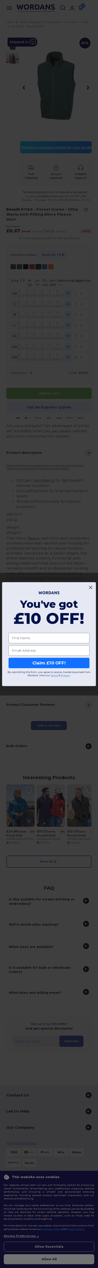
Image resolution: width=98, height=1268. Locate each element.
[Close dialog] (90, 587)
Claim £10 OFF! (49, 662)
